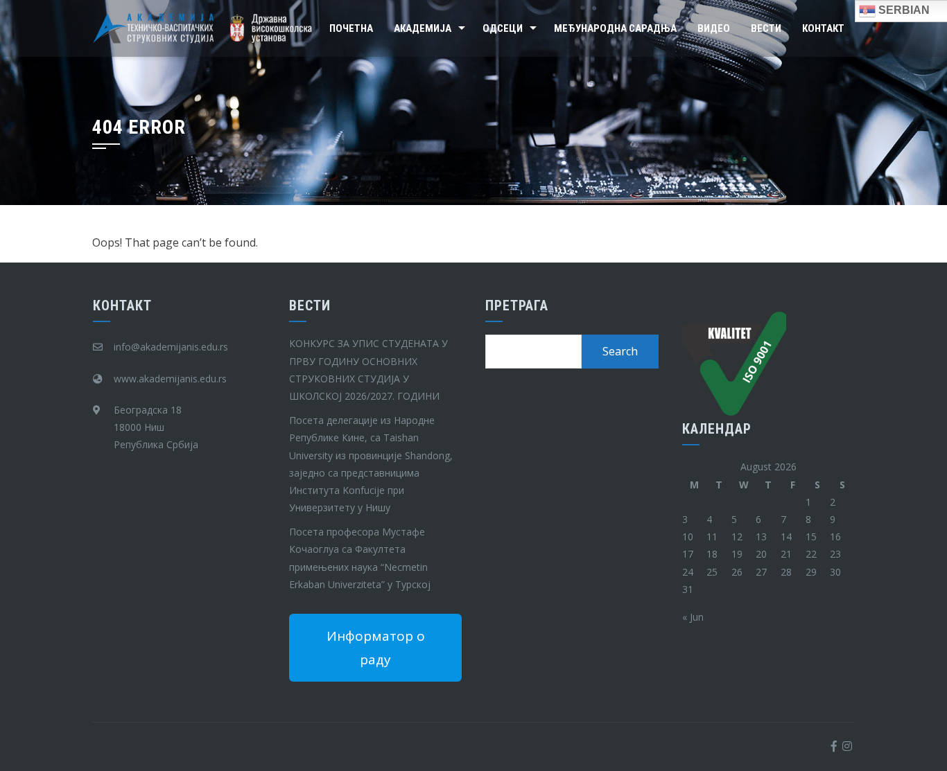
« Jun (693, 616)
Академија (422, 28)
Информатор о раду (376, 647)
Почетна (351, 28)
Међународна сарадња (615, 28)
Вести (766, 28)
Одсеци (503, 28)
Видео (713, 28)
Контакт (823, 28)
